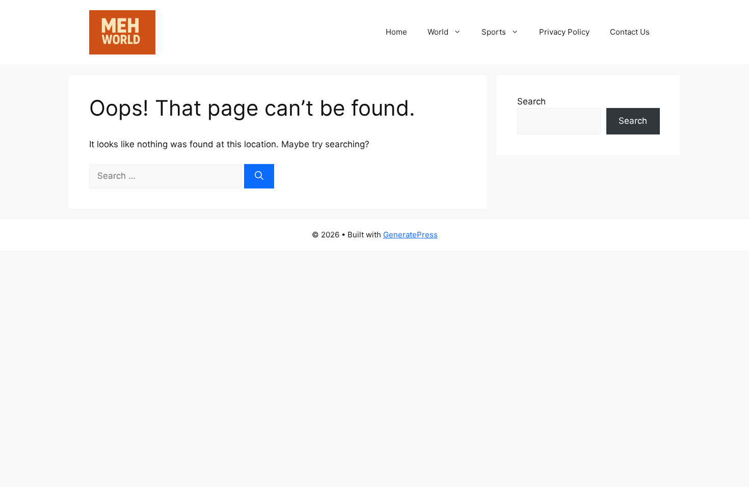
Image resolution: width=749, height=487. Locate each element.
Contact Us (630, 32)
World (437, 32)
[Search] (259, 176)
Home (396, 32)
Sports (493, 32)
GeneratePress (410, 234)
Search (531, 101)
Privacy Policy (564, 32)
